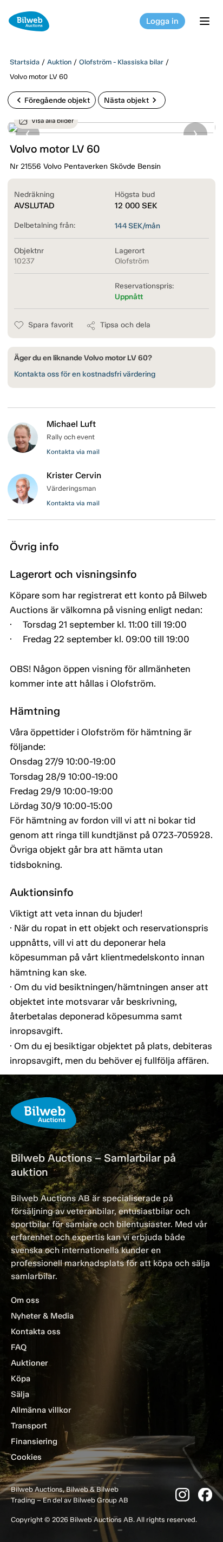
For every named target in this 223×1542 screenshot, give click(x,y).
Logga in (162, 21)
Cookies (26, 1457)
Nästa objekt (132, 100)
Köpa (20, 1378)
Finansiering (34, 1441)
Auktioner (29, 1363)
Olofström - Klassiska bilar (121, 62)
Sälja (20, 1394)
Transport (29, 1426)
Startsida (25, 62)
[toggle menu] (206, 21)
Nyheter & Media (42, 1316)
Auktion (59, 62)
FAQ (19, 1347)
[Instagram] (182, 1494)
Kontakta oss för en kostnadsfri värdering (84, 374)
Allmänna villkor (41, 1410)
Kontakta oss (36, 1331)
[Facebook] (205, 1494)
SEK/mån (137, 225)
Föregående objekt (52, 100)
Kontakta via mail (73, 452)
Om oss (25, 1300)
